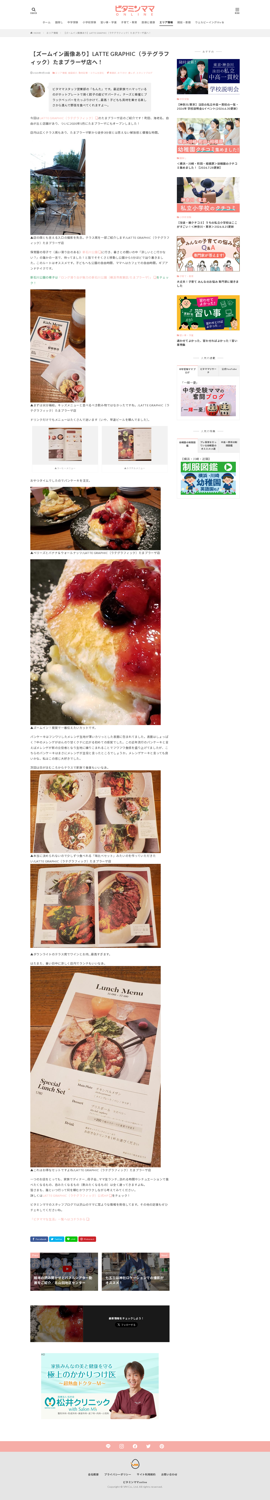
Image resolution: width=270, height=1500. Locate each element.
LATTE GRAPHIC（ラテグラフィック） (67, 118)
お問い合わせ (169, 1474)
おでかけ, (123, 73)
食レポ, (132, 73)
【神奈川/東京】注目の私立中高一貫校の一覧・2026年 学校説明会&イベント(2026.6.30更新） (208, 106)
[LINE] (71, 1239)
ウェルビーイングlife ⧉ (209, 22)
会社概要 (93, 1474)
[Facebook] (39, 1239)
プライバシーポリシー (117, 1474)
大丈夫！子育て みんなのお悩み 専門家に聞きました (208, 284)
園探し (59, 22)
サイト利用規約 (146, 1474)
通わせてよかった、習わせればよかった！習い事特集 (207, 343)
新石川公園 (90, 252)
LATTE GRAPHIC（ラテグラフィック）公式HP (75, 1195)
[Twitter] (56, 1239)
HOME (37, 33)
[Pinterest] (87, 1239)
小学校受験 (89, 22)
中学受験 (72, 22)
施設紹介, (73, 73)
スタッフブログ (144, 73)
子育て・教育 (129, 22)
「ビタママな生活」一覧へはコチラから (58, 1219)
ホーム (47, 22)
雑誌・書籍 (184, 22)
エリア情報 (166, 22)
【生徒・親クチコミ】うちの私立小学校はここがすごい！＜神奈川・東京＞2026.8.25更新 (207, 224)
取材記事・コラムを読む (91, 73)
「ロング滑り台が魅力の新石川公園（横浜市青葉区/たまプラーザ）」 (105, 277)
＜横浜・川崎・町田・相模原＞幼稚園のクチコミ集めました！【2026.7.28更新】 (207, 165)
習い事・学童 (108, 22)
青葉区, (113, 73)
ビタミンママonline (135, 1482)
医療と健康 (148, 22)
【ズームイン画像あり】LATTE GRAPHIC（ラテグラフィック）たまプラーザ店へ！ (107, 33)
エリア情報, (61, 73)
